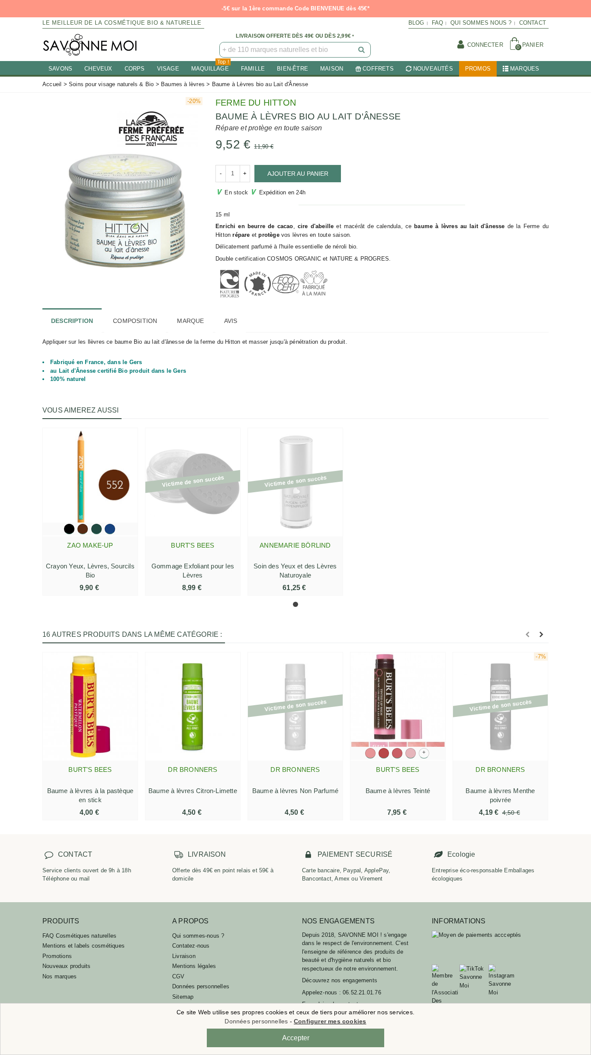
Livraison (184, 956)
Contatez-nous (191, 945)
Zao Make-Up (90, 545)
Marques (524, 68)
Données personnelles (200, 986)
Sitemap (182, 997)
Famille (253, 68)
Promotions (57, 956)
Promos (478, 68)
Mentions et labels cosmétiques (83, 945)
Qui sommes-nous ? (198, 935)
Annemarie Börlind (295, 545)
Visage (168, 68)
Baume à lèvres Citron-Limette (192, 790)
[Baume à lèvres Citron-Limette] (192, 706)
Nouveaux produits (66, 966)
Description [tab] (72, 320)
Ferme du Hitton (255, 102)
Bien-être (292, 68)
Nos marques (59, 976)
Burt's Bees (192, 545)
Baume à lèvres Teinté (398, 790)
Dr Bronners (192, 769)
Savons (60, 68)
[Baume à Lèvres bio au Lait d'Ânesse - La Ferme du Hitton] (122, 187)
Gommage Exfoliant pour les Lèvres (192, 570)
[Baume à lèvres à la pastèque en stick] (90, 706)
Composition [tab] (135, 320)
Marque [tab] (190, 320)
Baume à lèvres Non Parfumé (295, 790)
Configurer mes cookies (330, 1021)
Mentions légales (194, 966)
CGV (178, 976)
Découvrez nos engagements (339, 980)
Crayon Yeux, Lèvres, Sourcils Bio (90, 570)
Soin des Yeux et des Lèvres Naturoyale (295, 570)
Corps (135, 68)
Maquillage (210, 66)
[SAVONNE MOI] (90, 44)
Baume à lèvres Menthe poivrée (500, 795)
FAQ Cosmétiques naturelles (79, 935)
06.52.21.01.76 (362, 992)
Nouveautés (433, 68)
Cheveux (98, 68)
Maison (331, 68)
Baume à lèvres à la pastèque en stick (90, 795)
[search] (362, 49)
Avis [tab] (231, 320)
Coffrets (378, 68)
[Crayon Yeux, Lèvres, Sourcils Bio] (90, 482)
